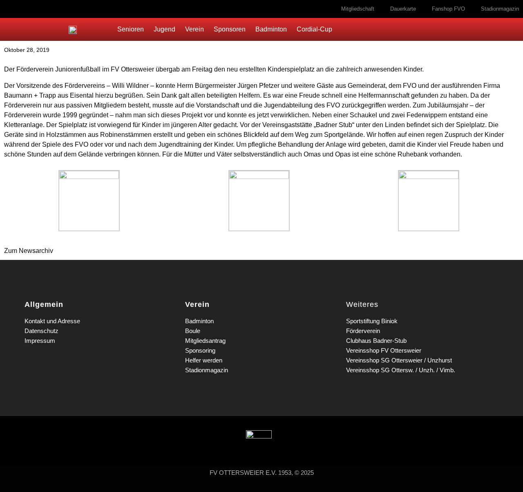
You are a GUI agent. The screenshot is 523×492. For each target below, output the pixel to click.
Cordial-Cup (314, 29)
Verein (194, 29)
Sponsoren (230, 29)
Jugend (164, 29)
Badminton (271, 29)
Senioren (130, 29)
